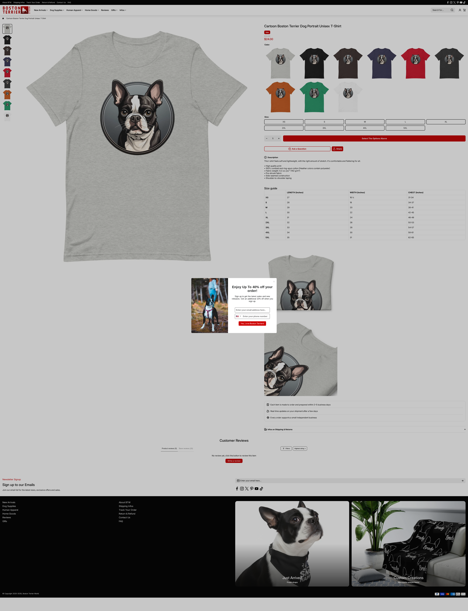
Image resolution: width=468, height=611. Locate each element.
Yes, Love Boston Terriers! (252, 323)
